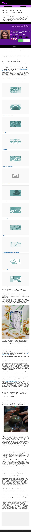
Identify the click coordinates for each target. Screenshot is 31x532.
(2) (6, 183)
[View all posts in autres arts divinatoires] (15, 107)
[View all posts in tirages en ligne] (15, 175)
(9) (5, 132)
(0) (5, 286)
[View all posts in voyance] (15, 90)
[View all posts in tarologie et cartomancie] (15, 158)
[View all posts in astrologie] (15, 124)
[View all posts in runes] (15, 227)
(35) (5, 97)
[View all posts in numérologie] (15, 210)
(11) (8, 115)
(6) (8, 166)
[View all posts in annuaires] (15, 141)
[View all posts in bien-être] (15, 193)
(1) (5, 218)
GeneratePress (22, 530)
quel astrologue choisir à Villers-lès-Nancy (12, 381)
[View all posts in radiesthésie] (15, 261)
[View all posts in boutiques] (15, 279)
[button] (28, 2)
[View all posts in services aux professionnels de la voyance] (15, 244)
